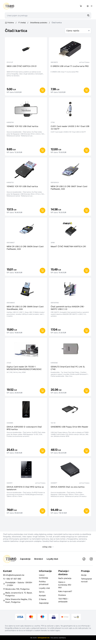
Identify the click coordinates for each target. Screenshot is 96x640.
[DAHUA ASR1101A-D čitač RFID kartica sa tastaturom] (26, 470)
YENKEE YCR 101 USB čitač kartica (22, 186)
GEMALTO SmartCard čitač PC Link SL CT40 (68, 367)
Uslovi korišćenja (43, 576)
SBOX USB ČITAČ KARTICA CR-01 (22, 66)
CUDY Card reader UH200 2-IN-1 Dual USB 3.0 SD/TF (70, 127)
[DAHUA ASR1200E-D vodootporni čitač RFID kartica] (26, 410)
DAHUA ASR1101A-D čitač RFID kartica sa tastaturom (25, 488)
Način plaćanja (64, 578)
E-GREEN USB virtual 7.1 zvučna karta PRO (70, 66)
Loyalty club (44, 588)
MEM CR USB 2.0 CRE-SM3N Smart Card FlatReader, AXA (25, 247)
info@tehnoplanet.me (14, 575)
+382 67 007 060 (13, 579)
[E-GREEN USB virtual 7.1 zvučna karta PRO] (70, 49)
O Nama (42, 599)
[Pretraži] (88, 15)
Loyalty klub (52, 559)
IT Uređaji (22, 23)
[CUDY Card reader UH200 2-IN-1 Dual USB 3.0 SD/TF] (70, 109)
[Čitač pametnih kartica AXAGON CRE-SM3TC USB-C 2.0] (70, 289)
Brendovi (38, 559)
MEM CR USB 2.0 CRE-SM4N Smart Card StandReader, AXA (25, 307)
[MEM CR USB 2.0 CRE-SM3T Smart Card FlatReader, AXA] (70, 169)
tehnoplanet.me (44, 638)
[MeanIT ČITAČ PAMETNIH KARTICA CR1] (70, 229)
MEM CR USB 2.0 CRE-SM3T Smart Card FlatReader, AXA (69, 187)
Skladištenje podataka (38, 23)
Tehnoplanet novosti (86, 580)
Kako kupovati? (65, 591)
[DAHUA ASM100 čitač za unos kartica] (70, 470)
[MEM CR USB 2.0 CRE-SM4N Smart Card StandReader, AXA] (26, 289)
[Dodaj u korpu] (42, 90)
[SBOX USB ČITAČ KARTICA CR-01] (26, 49)
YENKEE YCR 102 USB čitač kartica (22, 126)
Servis (41, 592)
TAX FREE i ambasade (63, 600)
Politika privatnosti (43, 582)
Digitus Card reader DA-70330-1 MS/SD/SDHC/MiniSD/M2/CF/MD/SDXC (24, 367)
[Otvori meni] (91, 6)
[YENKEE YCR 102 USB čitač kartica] (26, 109)
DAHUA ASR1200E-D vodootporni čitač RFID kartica (24, 428)
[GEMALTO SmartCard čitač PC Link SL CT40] (70, 350)
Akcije (83, 575)
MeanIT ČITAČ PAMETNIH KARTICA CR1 (68, 246)
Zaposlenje (25, 559)
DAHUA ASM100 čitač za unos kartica (67, 487)
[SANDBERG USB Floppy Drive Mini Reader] (70, 410)
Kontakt (42, 595)
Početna (10, 23)
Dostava (62, 595)
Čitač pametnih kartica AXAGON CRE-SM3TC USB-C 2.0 (68, 307)
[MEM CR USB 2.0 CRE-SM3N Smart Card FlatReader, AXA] (26, 229)
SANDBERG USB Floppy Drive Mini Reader (69, 427)
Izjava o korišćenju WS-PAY (65, 585)
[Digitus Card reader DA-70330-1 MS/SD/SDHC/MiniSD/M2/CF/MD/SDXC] (26, 350)
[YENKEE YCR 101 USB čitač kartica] (26, 169)
